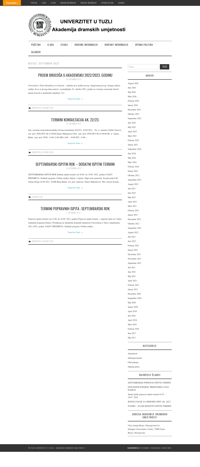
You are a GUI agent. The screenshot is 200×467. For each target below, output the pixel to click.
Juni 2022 (132, 241)
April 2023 (132, 201)
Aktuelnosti (132, 353)
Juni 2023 (132, 192)
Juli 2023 (131, 188)
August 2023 (133, 184)
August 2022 (133, 232)
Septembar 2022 (134, 228)
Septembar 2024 (134, 149)
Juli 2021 (131, 267)
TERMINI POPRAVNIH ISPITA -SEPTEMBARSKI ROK (75, 208)
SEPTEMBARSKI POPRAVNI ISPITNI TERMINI (149, 382)
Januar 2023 (133, 214)
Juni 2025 (132, 122)
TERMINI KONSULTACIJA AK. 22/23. (75, 119)
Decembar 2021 (134, 254)
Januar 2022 (133, 249)
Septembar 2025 (134, 118)
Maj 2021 (132, 276)
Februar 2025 (133, 140)
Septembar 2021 (134, 263)
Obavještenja (36, 107)
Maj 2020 (132, 302)
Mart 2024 (132, 162)
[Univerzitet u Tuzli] (78, 24)
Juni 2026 (132, 87)
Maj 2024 (132, 157)
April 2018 (132, 320)
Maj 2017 (132, 337)
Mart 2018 (132, 324)
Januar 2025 (133, 144)
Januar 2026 (133, 105)
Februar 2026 (133, 100)
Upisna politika (107, 2)
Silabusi (121, 2)
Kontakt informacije (89, 2)
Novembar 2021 (134, 258)
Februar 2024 (133, 166)
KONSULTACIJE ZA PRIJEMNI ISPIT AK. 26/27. (149, 401)
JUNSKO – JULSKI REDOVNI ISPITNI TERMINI (149, 406)
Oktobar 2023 (133, 175)
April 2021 (132, 280)
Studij (53, 2)
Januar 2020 (133, 306)
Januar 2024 (133, 171)
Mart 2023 (132, 206)
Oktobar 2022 (133, 223)
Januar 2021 (133, 289)
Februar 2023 (133, 210)
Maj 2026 (132, 92)
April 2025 (132, 131)
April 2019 (132, 311)
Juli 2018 (131, 315)
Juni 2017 (132, 333)
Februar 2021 (133, 285)
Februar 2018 (133, 328)
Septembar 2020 (134, 298)
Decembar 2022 (134, 219)
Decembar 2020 (134, 293)
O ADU (44, 2)
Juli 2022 (131, 236)
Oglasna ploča (47, 107)
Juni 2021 (132, 271)
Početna (34, 2)
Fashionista (133, 448)
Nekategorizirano (135, 357)
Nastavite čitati (75, 98)
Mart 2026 (132, 96)
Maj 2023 (132, 197)
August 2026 (133, 83)
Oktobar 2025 (133, 114)
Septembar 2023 (134, 179)
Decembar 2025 (134, 109)
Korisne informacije (68, 2)
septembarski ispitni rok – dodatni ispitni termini (75, 164)
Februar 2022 (133, 245)
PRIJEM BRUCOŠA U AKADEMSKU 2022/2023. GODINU (75, 75)
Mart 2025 (132, 135)
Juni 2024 (132, 153)
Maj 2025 (132, 127)
